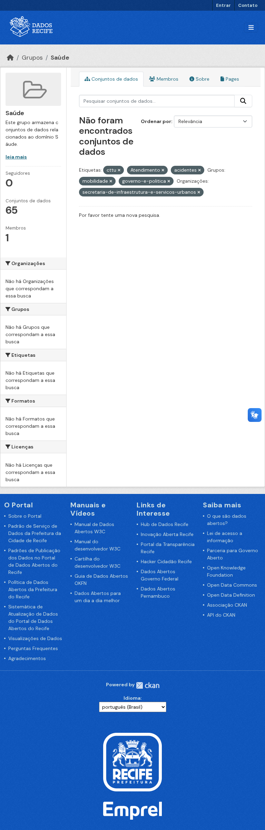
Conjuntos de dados (114, 79)
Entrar (223, 5)
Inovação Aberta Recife (167, 534)
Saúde (60, 57)
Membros (166, 79)
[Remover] (119, 170)
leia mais (16, 157)
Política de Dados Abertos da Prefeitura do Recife (32, 589)
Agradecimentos (27, 658)
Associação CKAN (227, 605)
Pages (231, 79)
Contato (247, 5)
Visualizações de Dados (35, 638)
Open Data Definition (231, 595)
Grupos (32, 57)
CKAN (147, 685)
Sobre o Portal (24, 516)
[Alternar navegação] (251, 28)
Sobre (201, 79)
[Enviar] (243, 101)
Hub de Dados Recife (164, 524)
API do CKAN (221, 615)
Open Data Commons (232, 585)
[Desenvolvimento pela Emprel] (132, 810)
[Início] (10, 57)
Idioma (132, 698)
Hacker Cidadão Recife (166, 561)
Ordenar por (156, 121)
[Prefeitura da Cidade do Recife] (132, 761)
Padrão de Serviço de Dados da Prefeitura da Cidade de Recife (34, 533)
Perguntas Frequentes (33, 648)
